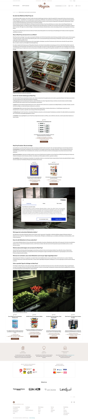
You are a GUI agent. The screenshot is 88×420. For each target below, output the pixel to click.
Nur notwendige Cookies (43, 219)
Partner (39, 411)
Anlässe (14, 413)
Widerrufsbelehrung (66, 413)
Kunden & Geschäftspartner (29, 410)
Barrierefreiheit (66, 414)
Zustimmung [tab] (29, 203)
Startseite (14, 12)
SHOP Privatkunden (16, 5)
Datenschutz (65, 411)
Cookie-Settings (32, 417)
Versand (52, 408)
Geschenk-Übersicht (16, 410)
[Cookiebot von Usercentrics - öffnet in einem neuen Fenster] (61, 200)
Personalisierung (15, 411)
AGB (64, 408)
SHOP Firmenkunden (25, 5)
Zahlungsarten (53, 410)
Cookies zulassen (58, 219)
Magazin (17, 12)
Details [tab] (44, 203)
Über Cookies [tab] (59, 203)
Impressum (65, 410)
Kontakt (39, 408)
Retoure (52, 411)
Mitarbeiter (27, 408)
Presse (39, 413)
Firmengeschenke (15, 408)
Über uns (39, 410)
